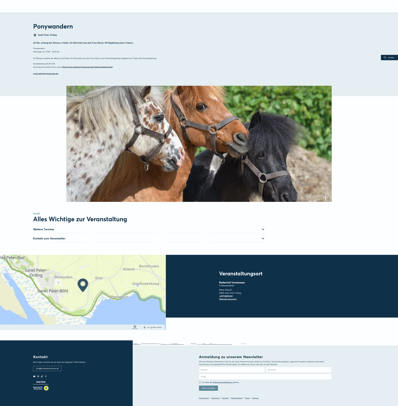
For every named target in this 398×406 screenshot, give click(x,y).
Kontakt (225, 398)
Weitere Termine (43, 229)
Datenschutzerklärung (222, 382)
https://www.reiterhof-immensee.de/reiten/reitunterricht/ (87, 67)
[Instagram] (38, 376)
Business (255, 398)
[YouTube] (34, 376)
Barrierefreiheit (236, 398)
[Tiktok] (42, 376)
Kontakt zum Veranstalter (49, 238)
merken (387, 57)
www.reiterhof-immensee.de (45, 73)
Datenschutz (204, 398)
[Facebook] (46, 376)
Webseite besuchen (228, 299)
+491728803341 (226, 296)
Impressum (215, 398)
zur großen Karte (154, 327)
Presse (247, 398)
